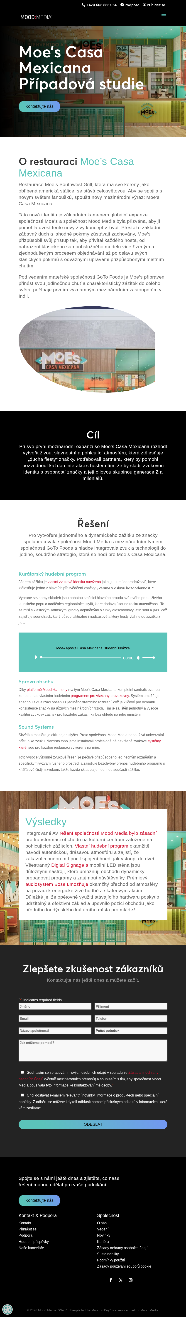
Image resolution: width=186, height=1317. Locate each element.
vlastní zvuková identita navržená (74, 582)
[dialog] (7, 1309)
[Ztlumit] (138, 658)
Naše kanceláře (31, 1248)
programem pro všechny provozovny (100, 696)
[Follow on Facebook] (110, 1280)
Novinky (103, 1235)
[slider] (147, 657)
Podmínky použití (111, 1260)
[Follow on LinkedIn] (100, 1280)
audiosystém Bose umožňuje (56, 884)
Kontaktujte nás (39, 106)
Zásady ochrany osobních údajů (123, 1248)
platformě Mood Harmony (47, 690)
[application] (93, 657)
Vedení (102, 1229)
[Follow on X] (120, 1280)
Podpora (132, 5)
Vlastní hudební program (101, 845)
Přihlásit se (28, 1229)
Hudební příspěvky (34, 1242)
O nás (102, 1223)
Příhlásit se (156, 5)
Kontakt (25, 1223)
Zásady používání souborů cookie (124, 1266)
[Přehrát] (35, 657)
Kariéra (103, 1242)
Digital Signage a (69, 865)
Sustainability (108, 1254)
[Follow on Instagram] (130, 1280)
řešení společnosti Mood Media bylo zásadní (108, 833)
